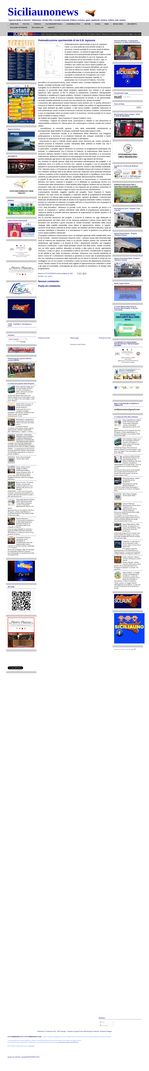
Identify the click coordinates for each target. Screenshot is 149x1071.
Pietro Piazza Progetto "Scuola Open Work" (23, 458)
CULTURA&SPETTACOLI (53, 24)
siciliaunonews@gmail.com (127, 409)
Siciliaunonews (43, 11)
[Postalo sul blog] (80, 274)
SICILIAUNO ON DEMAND (18, 27)
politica (50, 276)
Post (102, 1022)
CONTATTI (51, 27)
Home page (74, 338)
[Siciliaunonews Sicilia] (135, 649)
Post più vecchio (105, 338)
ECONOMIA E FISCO (73, 24)
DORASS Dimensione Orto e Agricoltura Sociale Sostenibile (126, 186)
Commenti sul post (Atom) (77, 344)
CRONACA (37, 24)
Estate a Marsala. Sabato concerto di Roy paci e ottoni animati (132, 558)
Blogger (109, 1031)
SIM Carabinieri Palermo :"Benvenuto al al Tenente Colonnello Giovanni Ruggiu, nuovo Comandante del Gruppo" (87, 34)
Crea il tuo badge (129, 649)
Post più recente (44, 338)
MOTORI (87, 24)
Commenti (104, 1025)
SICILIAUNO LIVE (37, 27)
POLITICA (26, 24)
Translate (23, 342)
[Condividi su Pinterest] (86, 274)
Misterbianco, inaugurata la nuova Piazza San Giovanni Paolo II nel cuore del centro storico (25, 422)
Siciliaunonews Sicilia (119, 649)
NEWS (107, 24)
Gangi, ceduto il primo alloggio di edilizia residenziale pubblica (23, 468)
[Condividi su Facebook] (84, 274)
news (45, 276)
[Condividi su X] (82, 274)
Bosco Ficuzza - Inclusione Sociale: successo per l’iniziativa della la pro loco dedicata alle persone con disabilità (24, 486)
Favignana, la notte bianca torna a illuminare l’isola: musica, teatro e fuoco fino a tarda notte (132, 544)
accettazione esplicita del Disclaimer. (68, 1042)
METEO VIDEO (118, 24)
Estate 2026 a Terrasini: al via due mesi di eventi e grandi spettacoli (24, 405)
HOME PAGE (14, 24)
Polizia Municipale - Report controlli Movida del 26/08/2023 (131, 480)
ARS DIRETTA (132, 24)
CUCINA (97, 24)
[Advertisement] (23, 824)
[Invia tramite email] (78, 274)
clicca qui (31, 1046)
